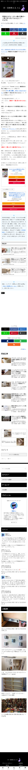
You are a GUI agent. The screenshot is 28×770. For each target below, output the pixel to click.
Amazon (16, 177)
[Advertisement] (14, 309)
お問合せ (21, 765)
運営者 (7, 765)
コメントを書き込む (14, 454)
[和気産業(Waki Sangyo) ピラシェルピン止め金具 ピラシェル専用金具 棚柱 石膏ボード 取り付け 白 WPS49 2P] (5, 195)
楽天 (13, 206)
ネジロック (13, 128)
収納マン (14, 511)
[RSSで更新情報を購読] (14, 344)
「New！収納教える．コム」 (9, 286)
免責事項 (21, 763)
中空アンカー (5, 128)
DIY (3, 292)
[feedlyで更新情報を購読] (20, 340)
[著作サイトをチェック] (7, 340)
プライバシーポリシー (7, 763)
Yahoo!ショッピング (16, 182)
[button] (25, 469)
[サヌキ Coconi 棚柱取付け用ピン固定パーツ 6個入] (5, 173)
